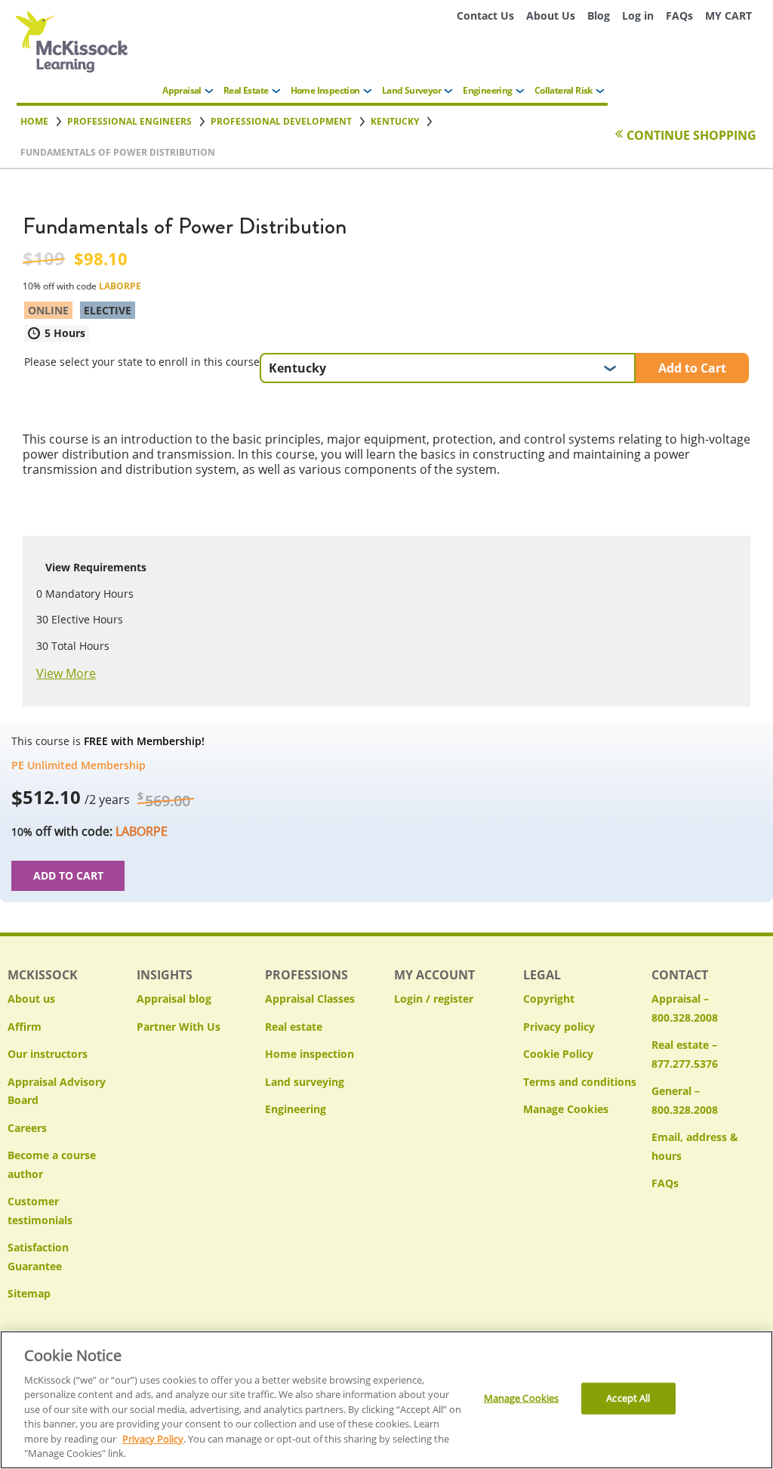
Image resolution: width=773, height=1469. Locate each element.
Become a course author (52, 1164)
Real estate (293, 1026)
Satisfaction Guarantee (38, 1256)
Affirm (25, 1026)
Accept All (628, 1398)
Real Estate (245, 90)
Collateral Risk (563, 90)
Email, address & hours (694, 1146)
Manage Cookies (565, 1110)
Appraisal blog (174, 998)
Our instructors (48, 1054)
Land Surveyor (411, 90)
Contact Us (485, 15)
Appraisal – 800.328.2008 (684, 1008)
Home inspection (309, 1054)
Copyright (548, 998)
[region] (386, 1400)
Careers (27, 1128)
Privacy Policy (152, 1439)
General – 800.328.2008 (684, 1100)
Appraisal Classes (310, 998)
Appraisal (182, 90)
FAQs (679, 15)
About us (31, 998)
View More (66, 673)
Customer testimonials (40, 1210)
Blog (598, 15)
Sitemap (29, 1293)
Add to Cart (692, 368)
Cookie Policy (558, 1054)
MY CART (728, 15)
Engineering (487, 90)
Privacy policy (559, 1026)
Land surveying (304, 1082)
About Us (550, 15)
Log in (638, 15)
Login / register (433, 998)
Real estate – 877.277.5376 (684, 1054)
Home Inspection (325, 90)
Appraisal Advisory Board (57, 1091)
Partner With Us (178, 1026)
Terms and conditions (579, 1082)
